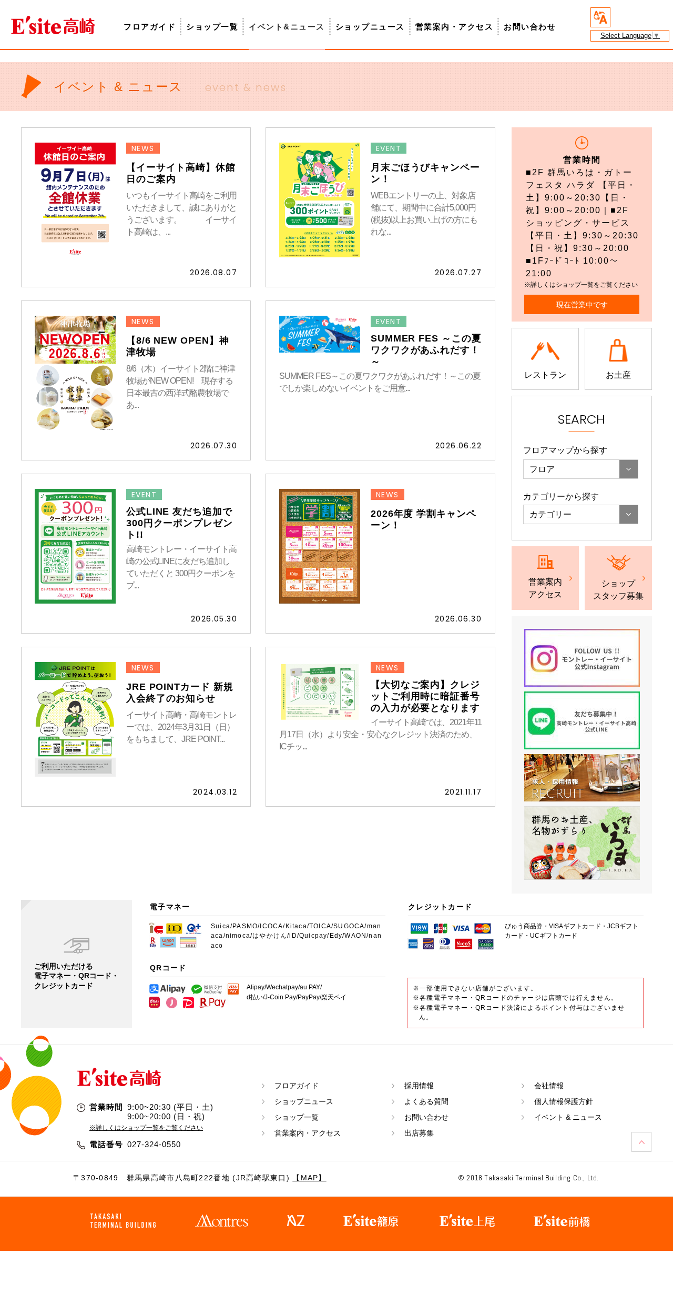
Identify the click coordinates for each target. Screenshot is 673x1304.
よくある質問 (426, 1101)
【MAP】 (309, 1177)
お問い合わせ (530, 26)
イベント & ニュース (568, 1117)
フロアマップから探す (565, 450)
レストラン (545, 374)
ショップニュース (370, 26)
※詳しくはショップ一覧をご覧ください (146, 1127)
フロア (542, 469)
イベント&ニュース (287, 26)
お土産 (618, 374)
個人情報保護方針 (563, 1101)
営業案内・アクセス (454, 26)
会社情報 (549, 1085)
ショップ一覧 (212, 26)
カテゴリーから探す (561, 496)
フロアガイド (150, 26)
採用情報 (419, 1085)
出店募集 (419, 1133)
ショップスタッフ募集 (618, 589)
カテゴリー (550, 514)
